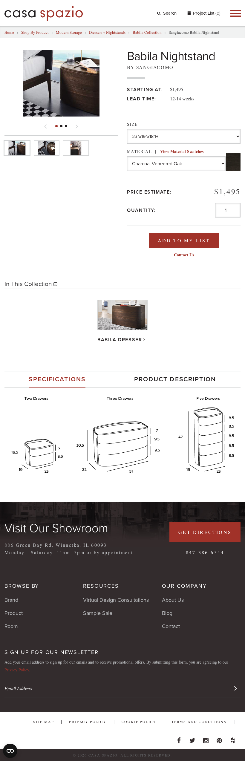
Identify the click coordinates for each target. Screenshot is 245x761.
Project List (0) (206, 13)
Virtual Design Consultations (116, 600)
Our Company (184, 586)
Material (165, 151)
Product (13, 613)
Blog (167, 613)
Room (11, 626)
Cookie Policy (139, 721)
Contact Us (184, 255)
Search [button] (170, 13)
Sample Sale (97, 613)
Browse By (21, 586)
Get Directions (205, 532)
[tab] (57, 379)
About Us (173, 600)
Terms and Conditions (199, 721)
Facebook (178, 738)
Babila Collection (147, 32)
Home (9, 32)
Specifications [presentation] (57, 379)
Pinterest (219, 738)
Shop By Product (35, 32)
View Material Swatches (181, 151)
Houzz (232, 738)
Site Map (43, 721)
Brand (11, 600)
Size (132, 124)
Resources (101, 586)
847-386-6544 (205, 552)
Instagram (205, 738)
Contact (171, 626)
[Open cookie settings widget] (10, 751)
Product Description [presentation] (175, 379)
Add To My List (184, 240)
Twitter (192, 738)
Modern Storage (69, 32)
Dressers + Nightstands (107, 32)
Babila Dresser (119, 340)
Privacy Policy (16, 670)
